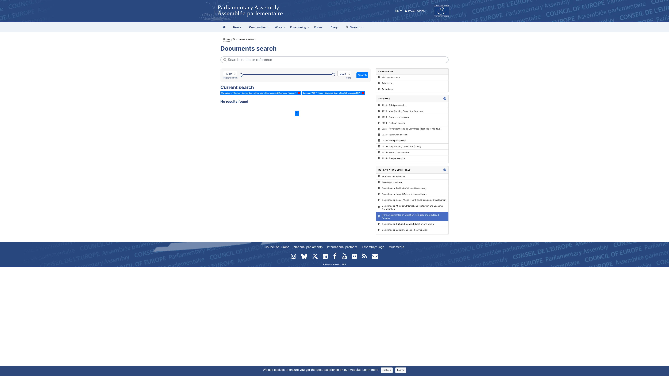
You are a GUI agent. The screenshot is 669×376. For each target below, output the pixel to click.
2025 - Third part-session (394, 140)
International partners (342, 247)
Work (278, 27)
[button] (444, 98)
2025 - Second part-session (395, 152)
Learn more (370, 369)
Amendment (388, 89)
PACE (344, 264)
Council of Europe (277, 247)
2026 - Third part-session (394, 105)
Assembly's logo (373, 247)
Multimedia (396, 247)
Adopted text (388, 83)
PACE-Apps (416, 11)
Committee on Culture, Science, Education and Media (408, 224)
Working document (391, 77)
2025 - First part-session (393, 158)
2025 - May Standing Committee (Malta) (401, 146)
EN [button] (397, 11)
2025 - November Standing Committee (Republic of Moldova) (411, 128)
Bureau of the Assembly (393, 176)
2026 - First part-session (393, 123)
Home (226, 39)
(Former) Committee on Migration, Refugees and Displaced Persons (410, 216)
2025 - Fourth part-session (394, 134)
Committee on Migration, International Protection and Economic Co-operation (412, 207)
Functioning (298, 27)
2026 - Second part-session (395, 117)
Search (354, 27)
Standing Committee (392, 182)
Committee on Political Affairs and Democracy (404, 188)
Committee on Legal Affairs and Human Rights (404, 194)
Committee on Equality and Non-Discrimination (404, 230)
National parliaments (308, 247)
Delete (298, 93)
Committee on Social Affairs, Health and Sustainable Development (414, 200)
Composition (258, 27)
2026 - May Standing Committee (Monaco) (402, 111)
